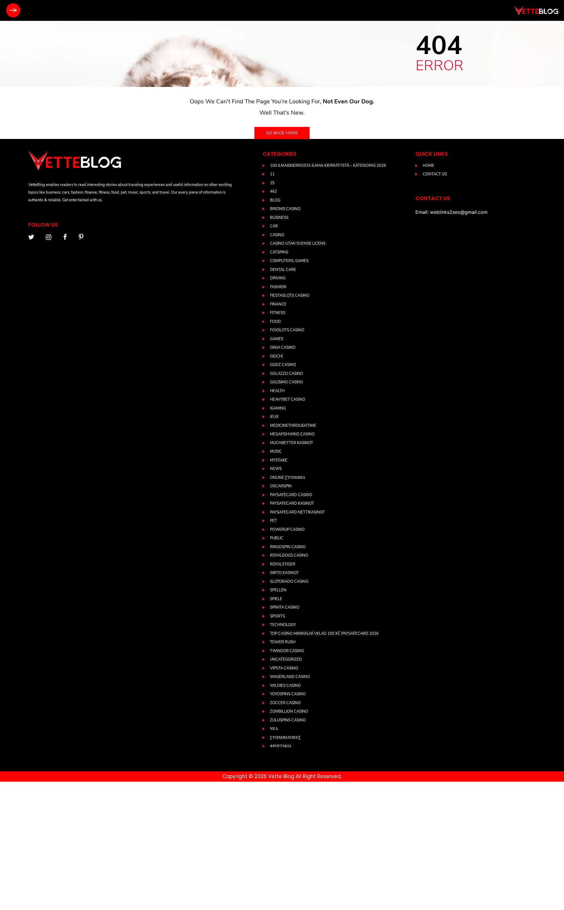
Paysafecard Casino (291, 495)
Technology (283, 624)
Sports (277, 616)
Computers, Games (289, 260)
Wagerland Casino (290, 676)
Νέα (274, 728)
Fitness (277, 312)
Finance (278, 304)
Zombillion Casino (289, 711)
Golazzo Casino (286, 373)
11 (272, 174)
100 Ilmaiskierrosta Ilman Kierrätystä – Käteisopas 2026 (328, 165)
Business (279, 217)
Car (274, 226)
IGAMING (278, 408)
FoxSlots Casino (287, 330)
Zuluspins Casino (288, 720)
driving (278, 278)
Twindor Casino (287, 651)
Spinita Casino (284, 607)
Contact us (435, 174)
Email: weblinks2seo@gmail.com (451, 212)
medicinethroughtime (293, 425)
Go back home (282, 133)
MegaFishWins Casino (292, 434)
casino (277, 235)
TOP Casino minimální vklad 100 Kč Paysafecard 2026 (324, 633)
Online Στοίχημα (287, 477)
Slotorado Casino (289, 581)
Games (276, 339)
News (276, 468)
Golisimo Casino (286, 382)
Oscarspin (281, 486)
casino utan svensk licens (297, 243)
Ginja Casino (283, 347)
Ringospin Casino (288, 547)
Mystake (278, 460)
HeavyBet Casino (287, 399)
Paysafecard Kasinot (292, 503)
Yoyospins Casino (288, 694)
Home (428, 165)
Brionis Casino (285, 208)
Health (277, 391)
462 (273, 191)
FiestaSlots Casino (289, 295)
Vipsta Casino (284, 668)
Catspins (279, 252)
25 (272, 183)
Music (276, 451)
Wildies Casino (285, 685)
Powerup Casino (287, 529)
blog (275, 200)
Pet (273, 520)
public (276, 538)
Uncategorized (286, 659)
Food (275, 321)
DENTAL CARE (283, 269)
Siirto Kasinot (284, 572)
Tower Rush (283, 642)
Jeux (274, 416)
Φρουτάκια (280, 746)
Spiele (276, 599)
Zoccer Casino (285, 703)
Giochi (276, 356)
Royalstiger (282, 564)
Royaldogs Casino (289, 555)
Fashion (278, 287)
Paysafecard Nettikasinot (297, 512)
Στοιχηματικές (285, 737)
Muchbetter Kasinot (291, 443)
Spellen (278, 590)
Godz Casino (283, 364)
